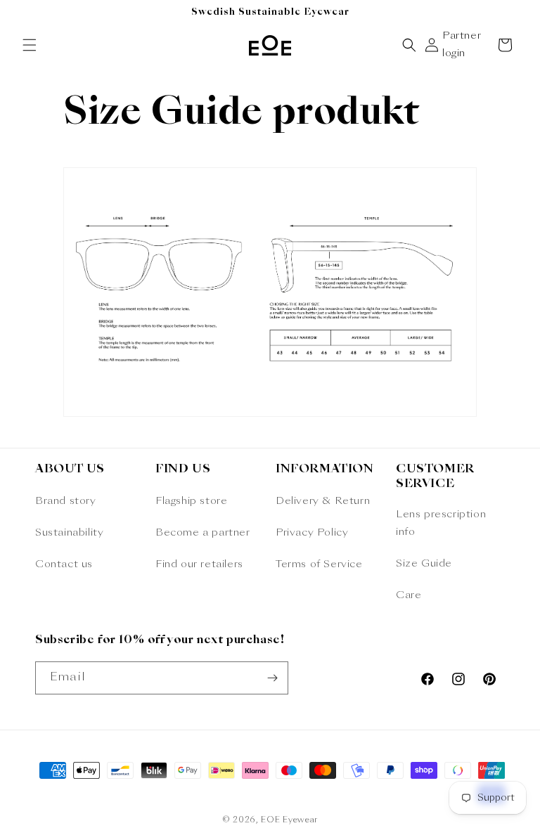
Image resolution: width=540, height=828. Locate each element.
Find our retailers (199, 564)
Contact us (64, 564)
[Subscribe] (272, 677)
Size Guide (424, 564)
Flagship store (191, 501)
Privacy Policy (312, 533)
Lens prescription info (441, 523)
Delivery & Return (323, 501)
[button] (29, 45)
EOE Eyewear (289, 820)
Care (408, 595)
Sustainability (69, 533)
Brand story (65, 501)
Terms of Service (319, 564)
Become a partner (202, 533)
